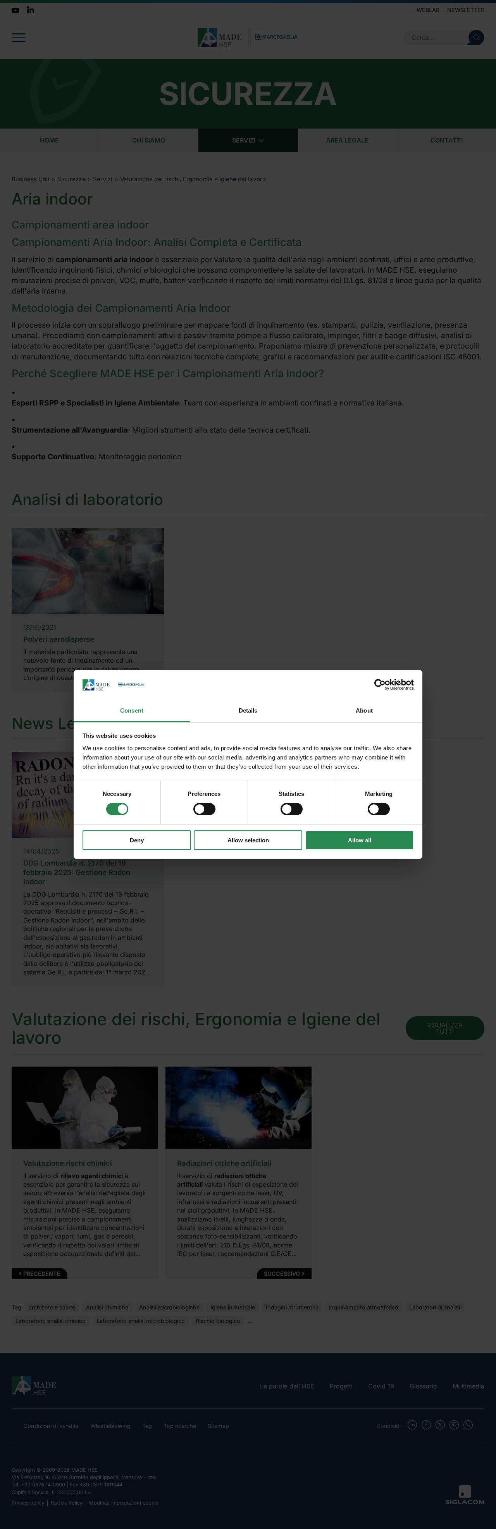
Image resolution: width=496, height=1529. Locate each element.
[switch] (204, 809)
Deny (137, 840)
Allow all (359, 840)
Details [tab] (248, 710)
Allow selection (248, 840)
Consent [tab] (131, 710)
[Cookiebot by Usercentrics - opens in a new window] (380, 685)
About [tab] (364, 710)
